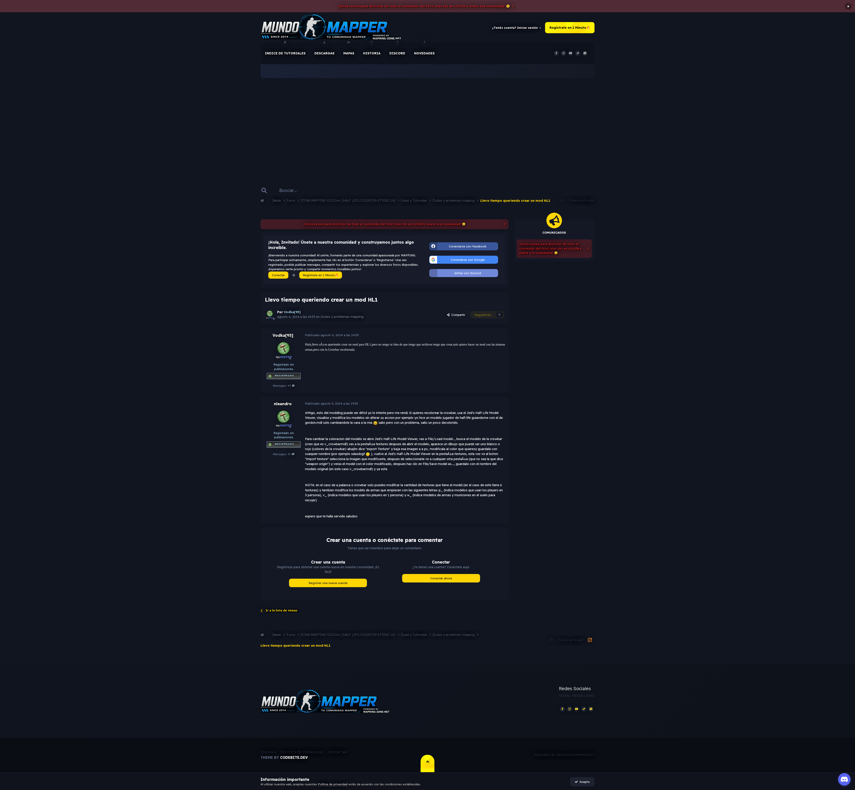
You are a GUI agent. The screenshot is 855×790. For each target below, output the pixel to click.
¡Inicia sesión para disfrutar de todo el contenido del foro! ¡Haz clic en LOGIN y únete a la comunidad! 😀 (424, 6)
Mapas (348, 53)
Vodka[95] (283, 335)
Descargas (324, 53)
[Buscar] (264, 190)
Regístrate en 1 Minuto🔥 (570, 28)
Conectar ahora (441, 578)
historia (372, 53)
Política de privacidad (302, 752)
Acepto (584, 782)
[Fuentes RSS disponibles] (589, 640)
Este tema (326, 190)
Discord (397, 53)
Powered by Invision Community (564, 755)
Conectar (278, 275)
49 (289, 385)
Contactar (337, 752)
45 (289, 454)
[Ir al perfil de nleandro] (284, 419)
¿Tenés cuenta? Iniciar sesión (515, 27)
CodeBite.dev (294, 757)
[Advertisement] (427, 125)
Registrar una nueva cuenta (328, 583)
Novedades (424, 53)
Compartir (457, 315)
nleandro (283, 403)
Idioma (268, 752)
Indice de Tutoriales (285, 53)
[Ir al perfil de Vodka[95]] (270, 315)
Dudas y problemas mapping (342, 317)
